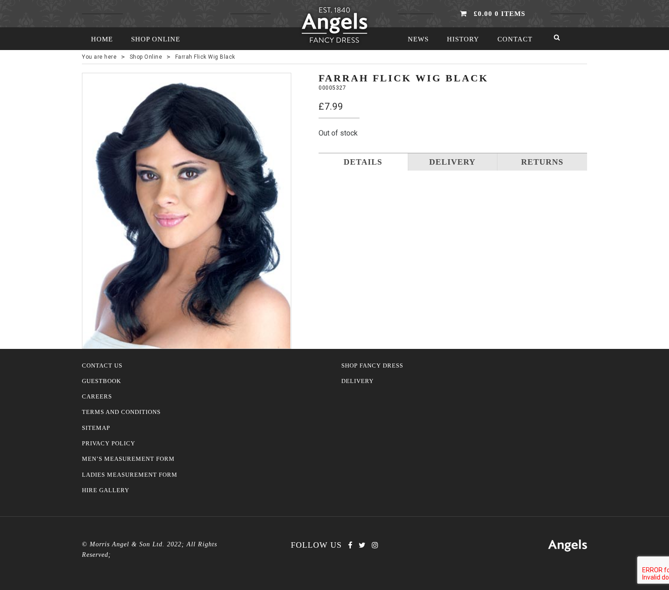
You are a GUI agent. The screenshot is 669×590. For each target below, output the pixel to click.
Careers (97, 396)
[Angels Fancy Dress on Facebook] (350, 545)
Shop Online (155, 39)
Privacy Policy (108, 443)
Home (102, 39)
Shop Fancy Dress (372, 366)
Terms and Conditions (121, 412)
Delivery (357, 381)
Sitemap (96, 428)
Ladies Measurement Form (129, 475)
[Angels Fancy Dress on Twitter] (362, 545)
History (463, 39)
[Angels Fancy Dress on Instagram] (375, 545)
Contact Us (102, 366)
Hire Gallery (105, 490)
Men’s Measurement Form (128, 459)
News (418, 39)
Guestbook (101, 381)
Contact (514, 39)
